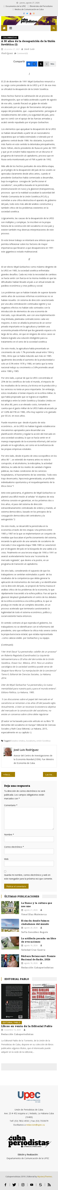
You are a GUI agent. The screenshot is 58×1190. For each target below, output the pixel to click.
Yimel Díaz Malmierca (34, 914)
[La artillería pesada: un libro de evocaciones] (10, 943)
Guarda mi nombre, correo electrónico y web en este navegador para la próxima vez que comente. (28, 876)
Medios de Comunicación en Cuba (29, 9)
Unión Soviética (43, 740)
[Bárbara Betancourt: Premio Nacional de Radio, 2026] (10, 960)
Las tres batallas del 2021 (51, 774)
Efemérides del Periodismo (41, 6)
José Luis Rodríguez (26, 750)
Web (6, 859)
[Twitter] (40, 64)
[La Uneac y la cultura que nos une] (10, 907)
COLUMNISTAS (10, 37)
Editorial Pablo (16, 979)
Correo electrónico (14, 846)
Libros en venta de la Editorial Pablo (26, 1026)
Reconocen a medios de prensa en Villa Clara (10, 774)
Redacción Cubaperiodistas (37, 967)
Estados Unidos (18, 740)
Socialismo (31, 740)
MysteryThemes (44, 1176)
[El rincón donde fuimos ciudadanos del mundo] (10, 925)
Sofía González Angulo (34, 932)
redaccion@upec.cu (35, 1124)
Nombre (9, 834)
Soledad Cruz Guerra (33, 950)
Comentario (10, 805)
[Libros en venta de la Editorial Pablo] (29, 1001)
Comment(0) (22, 53)
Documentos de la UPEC (16, 6)
